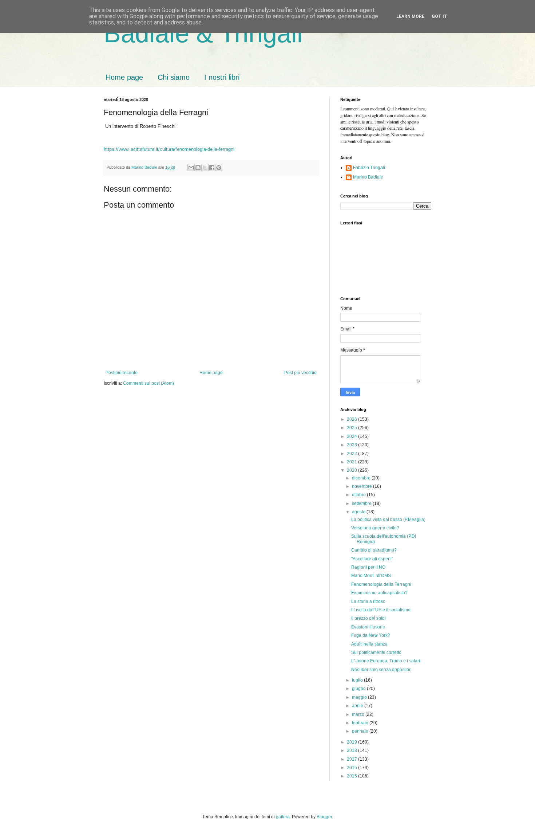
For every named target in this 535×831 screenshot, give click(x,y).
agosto (359, 511)
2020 (352, 470)
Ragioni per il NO (368, 567)
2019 (352, 742)
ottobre (359, 494)
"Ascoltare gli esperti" (372, 558)
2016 (352, 767)
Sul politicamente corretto (376, 652)
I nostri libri (221, 77)
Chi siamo (174, 77)
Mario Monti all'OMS (371, 575)
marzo (358, 714)
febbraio (360, 722)
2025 (352, 427)
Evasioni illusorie (368, 627)
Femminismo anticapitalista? (379, 592)
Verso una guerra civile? (375, 527)
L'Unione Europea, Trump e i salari (385, 660)
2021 (352, 462)
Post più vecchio (300, 372)
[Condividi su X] (205, 167)
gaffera (283, 816)
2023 (352, 444)
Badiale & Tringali (203, 33)
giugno (359, 688)
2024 (352, 436)
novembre (362, 486)
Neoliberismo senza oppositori (381, 669)
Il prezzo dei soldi (368, 618)
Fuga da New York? (370, 635)
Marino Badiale (368, 177)
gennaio (360, 731)
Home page (124, 77)
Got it (439, 16)
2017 (352, 759)
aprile (358, 705)
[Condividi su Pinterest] (218, 167)
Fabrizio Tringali (369, 167)
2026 (352, 419)
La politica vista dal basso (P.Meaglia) (388, 519)
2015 (352, 776)
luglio (358, 680)
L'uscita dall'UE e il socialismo (381, 609)
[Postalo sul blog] (198, 167)
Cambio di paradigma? (374, 550)
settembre (362, 503)
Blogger (324, 816)
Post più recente (122, 372)
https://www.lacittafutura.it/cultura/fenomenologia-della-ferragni (169, 149)
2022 (352, 453)
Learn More (410, 16)
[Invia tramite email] (191, 167)
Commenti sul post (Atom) (148, 383)
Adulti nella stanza (369, 644)
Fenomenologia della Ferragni (381, 584)
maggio (360, 697)
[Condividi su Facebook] (211, 167)
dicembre (362, 478)
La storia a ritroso (368, 601)
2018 (352, 750)
